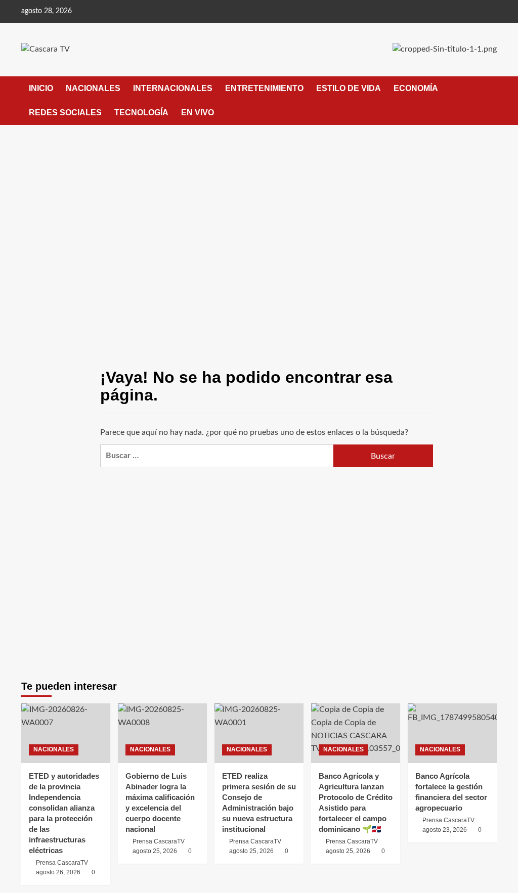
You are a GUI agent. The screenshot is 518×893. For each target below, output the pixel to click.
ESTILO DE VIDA (348, 88)
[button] (490, 100)
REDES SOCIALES (65, 112)
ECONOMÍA (416, 88)
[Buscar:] (216, 455)
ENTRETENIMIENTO (264, 88)
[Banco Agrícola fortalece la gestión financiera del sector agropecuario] (452, 733)
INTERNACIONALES (172, 88)
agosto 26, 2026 (58, 872)
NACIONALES (93, 88)
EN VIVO (197, 112)
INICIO (41, 88)
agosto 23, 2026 (444, 829)
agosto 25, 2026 (155, 851)
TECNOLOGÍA (141, 112)
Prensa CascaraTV (62, 862)
